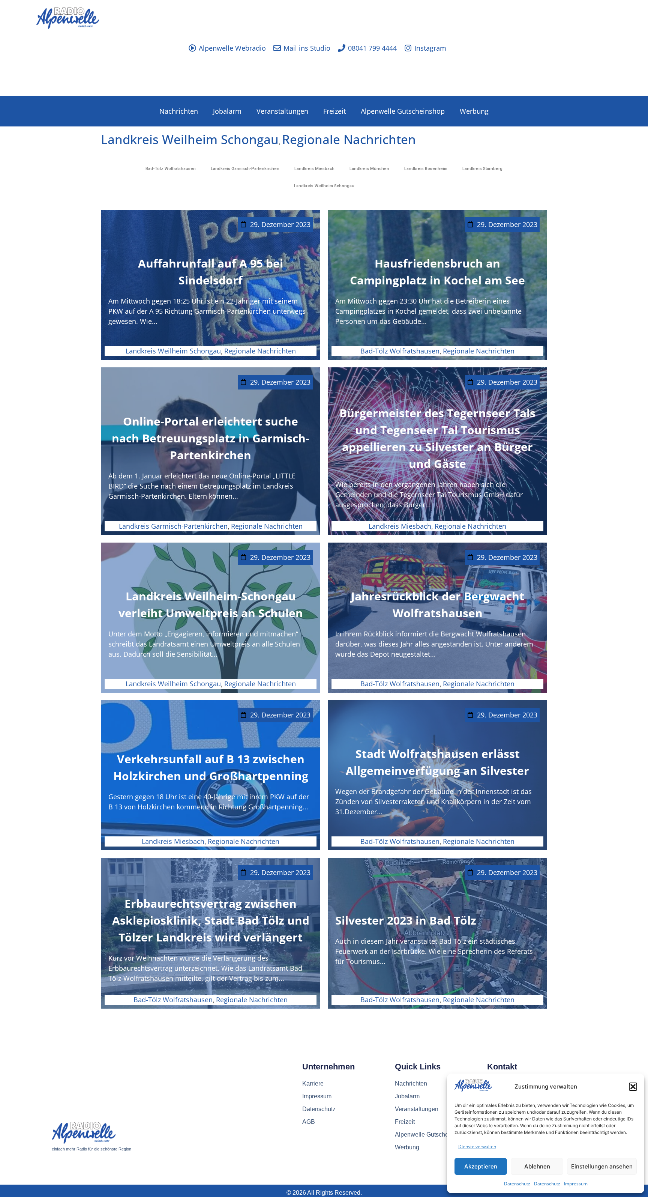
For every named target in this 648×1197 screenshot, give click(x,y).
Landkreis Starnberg (482, 168)
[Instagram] (408, 48)
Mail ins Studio (307, 48)
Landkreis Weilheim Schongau (190, 139)
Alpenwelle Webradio (232, 48)
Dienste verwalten (477, 1146)
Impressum (576, 1183)
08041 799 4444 (372, 48)
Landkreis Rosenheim (425, 168)
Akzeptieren (480, 1166)
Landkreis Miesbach (314, 168)
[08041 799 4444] (341, 48)
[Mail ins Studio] (277, 48)
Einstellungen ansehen (602, 1166)
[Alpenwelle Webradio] (192, 48)
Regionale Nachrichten (349, 139)
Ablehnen (537, 1166)
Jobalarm (227, 111)
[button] (633, 1086)
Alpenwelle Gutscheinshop (403, 111)
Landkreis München (369, 168)
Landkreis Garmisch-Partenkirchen (245, 168)
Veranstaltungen (282, 111)
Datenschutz (517, 1183)
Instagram (430, 48)
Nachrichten (178, 111)
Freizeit (334, 111)
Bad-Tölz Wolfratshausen (171, 168)
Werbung (474, 111)
